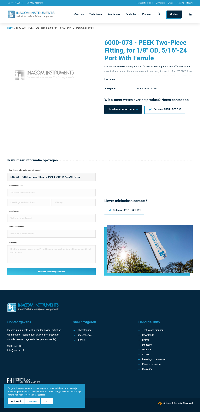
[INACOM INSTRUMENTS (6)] (31, 14)
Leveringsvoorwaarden (154, 359)
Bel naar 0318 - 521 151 (167, 109)
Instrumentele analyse (147, 88)
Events (170, 2)
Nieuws (189, 2)
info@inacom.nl (36, 2)
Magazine (180, 2)
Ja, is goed (16, 401)
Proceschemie (84, 335)
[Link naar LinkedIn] (190, 14)
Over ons (146, 349)
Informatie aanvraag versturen (51, 271)
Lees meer (110, 79)
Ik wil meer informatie (122, 109)
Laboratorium (84, 330)
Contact (146, 354)
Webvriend (188, 403)
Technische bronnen (144, 2)
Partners (81, 340)
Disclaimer (147, 369)
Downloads (160, 2)
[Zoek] (159, 14)
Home (10, 28)
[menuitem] (144, 3)
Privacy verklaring (151, 364)
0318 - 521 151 (17, 2)
